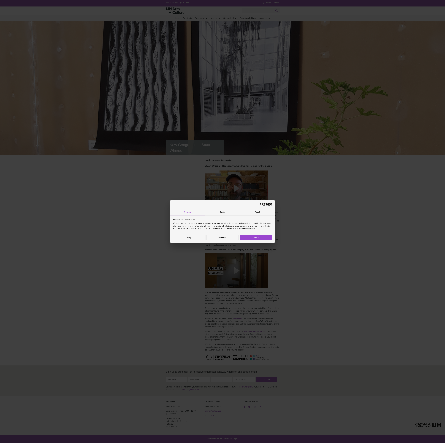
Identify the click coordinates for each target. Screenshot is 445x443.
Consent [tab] (187, 212)
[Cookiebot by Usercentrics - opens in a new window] (262, 204)
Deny (189, 237)
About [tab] (257, 212)
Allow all (255, 237)
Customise (221, 237)
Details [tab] (222, 212)
